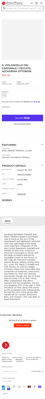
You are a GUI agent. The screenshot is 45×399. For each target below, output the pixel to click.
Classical (21, 194)
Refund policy (7, 361)
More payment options (22, 124)
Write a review (22, 325)
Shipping (19, 359)
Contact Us (20, 361)
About (7, 221)
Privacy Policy (17, 357)
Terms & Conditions (33, 357)
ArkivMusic (11, 378)
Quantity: (6, 107)
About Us (5, 357)
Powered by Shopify (6, 381)
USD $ (5, 393)
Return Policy (7, 359)
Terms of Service (32, 359)
